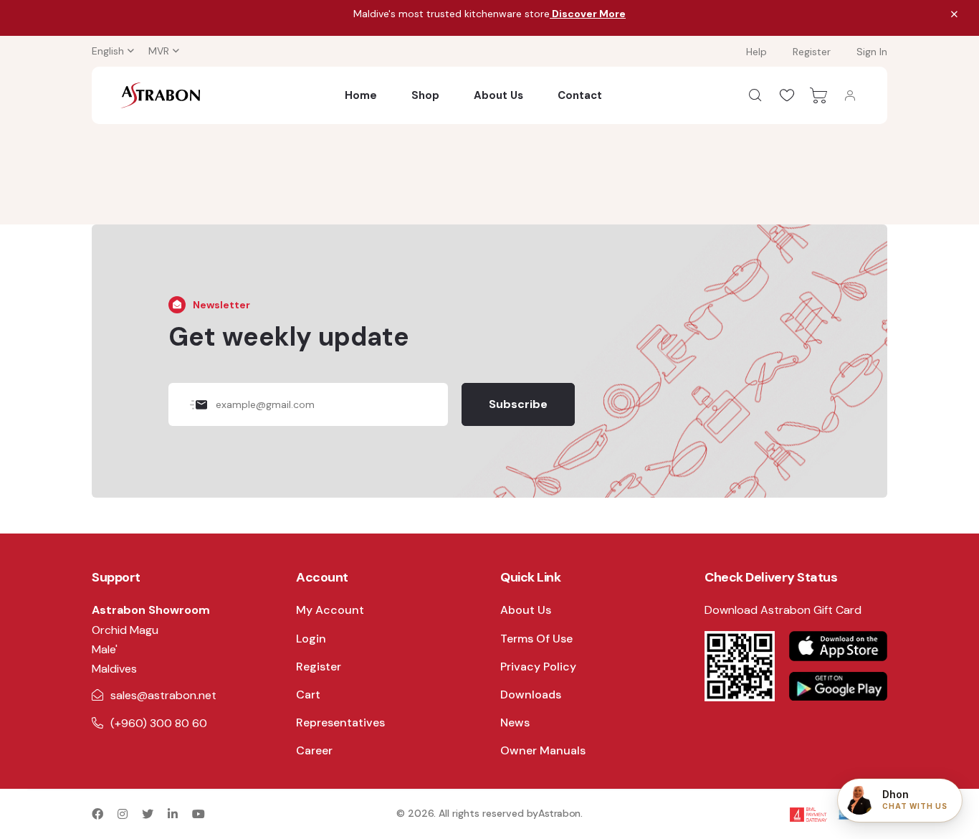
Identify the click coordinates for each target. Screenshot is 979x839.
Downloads (530, 694)
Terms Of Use (536, 638)
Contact (580, 95)
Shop (425, 95)
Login (311, 638)
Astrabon (559, 813)
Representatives (340, 722)
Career (314, 750)
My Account (330, 609)
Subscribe (518, 404)
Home (361, 95)
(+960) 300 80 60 (158, 723)
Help (756, 51)
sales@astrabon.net (163, 695)
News (515, 722)
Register (812, 51)
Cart (308, 694)
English (108, 50)
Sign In (871, 51)
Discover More (588, 13)
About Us (498, 95)
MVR (158, 50)
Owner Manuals (543, 750)
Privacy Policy (538, 666)
